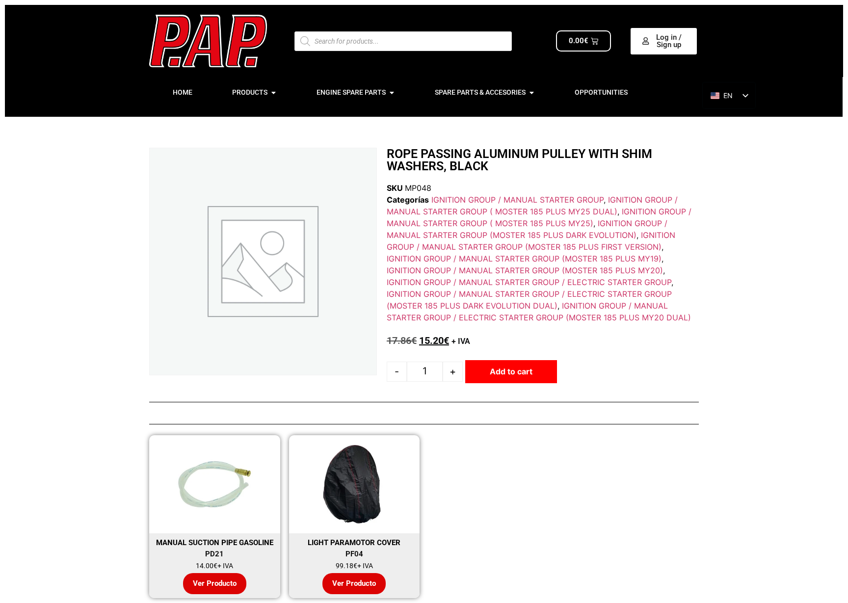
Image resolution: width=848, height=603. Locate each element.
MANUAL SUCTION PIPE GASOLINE (214, 542)
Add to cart (511, 371)
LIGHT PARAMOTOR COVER (354, 542)
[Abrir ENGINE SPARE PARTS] (391, 92)
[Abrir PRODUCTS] (273, 92)
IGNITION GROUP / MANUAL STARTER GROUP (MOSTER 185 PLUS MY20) (525, 270)
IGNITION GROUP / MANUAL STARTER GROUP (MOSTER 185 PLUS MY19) (524, 258)
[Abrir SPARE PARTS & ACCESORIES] (531, 92)
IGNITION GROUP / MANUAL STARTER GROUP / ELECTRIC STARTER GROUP (529, 282)
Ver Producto (215, 583)
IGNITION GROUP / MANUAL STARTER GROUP (517, 200)
